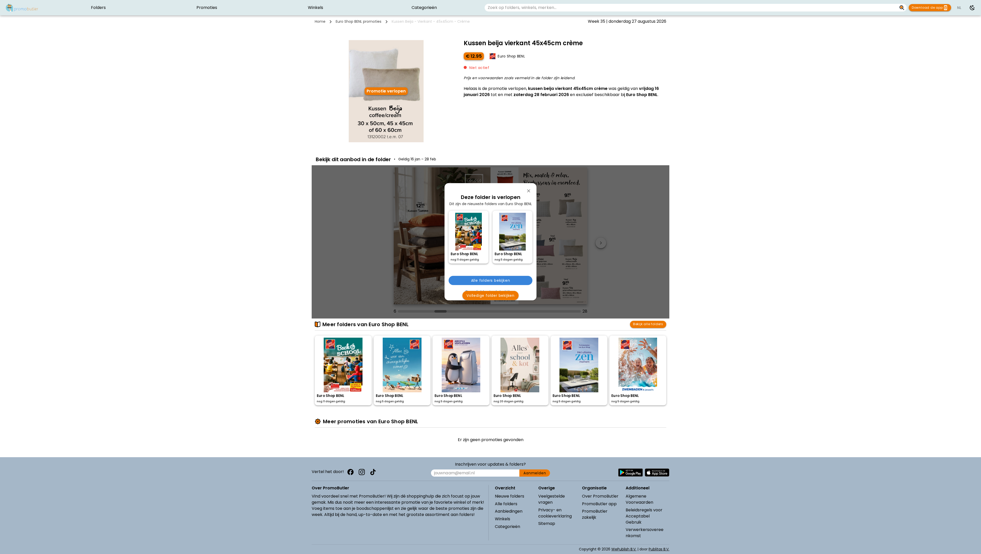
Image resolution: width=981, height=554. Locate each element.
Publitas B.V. (659, 549)
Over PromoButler (600, 496)
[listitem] (98, 8)
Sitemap (546, 523)
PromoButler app (599, 504)
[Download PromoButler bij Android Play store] (630, 472)
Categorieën (507, 526)
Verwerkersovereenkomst (644, 533)
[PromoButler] (22, 7)
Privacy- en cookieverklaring (555, 513)
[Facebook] (350, 472)
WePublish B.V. (623, 549)
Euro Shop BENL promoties (358, 21)
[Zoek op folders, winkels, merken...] (902, 7)
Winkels (502, 519)
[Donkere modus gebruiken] (972, 7)
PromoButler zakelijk (595, 514)
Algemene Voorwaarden (639, 499)
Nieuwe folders (509, 496)
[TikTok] (373, 472)
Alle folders (506, 504)
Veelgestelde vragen (551, 499)
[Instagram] (361, 472)
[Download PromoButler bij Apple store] (657, 472)
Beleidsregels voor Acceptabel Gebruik (644, 516)
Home (320, 21)
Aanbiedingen (508, 511)
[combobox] (691, 8)
